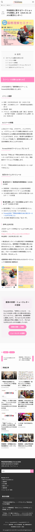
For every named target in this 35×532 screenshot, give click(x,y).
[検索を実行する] (32, 471)
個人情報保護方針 (27, 524)
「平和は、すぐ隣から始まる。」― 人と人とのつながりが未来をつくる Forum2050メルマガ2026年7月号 (17, 514)
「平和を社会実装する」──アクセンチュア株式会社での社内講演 (17, 503)
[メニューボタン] (33, 2)
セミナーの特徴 (13, 63)
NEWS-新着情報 (18, 524)
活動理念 (5, 481)
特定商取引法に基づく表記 (17, 527)
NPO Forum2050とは (8, 479)
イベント (12, 352)
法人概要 (5, 483)
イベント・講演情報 (8, 524)
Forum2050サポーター (24, 522)
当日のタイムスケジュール (16, 67)
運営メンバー (6, 486)
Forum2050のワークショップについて (20, 65)
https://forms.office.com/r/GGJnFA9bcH (15, 234)
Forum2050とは (14, 522)
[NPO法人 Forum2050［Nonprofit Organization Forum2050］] (17, 2)
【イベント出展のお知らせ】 (15, 58)
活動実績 (5, 488)
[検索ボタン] (2, 2)
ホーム (7, 522)
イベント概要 (12, 60)
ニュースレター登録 (7, 490)
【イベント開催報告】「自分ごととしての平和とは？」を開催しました (17, 508)
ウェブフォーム (14, 466)
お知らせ (6, 352)
